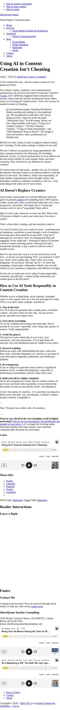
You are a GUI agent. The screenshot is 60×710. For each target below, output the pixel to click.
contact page (37, 606)
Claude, (4, 95)
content (20, 199)
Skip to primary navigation (19, 3)
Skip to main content (16, 6)
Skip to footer (12, 9)
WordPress (5, 706)
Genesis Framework (45, 703)
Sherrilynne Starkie (9, 14)
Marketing (18, 500)
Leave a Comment (37, 76)
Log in (15, 706)
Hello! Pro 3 (26, 703)
